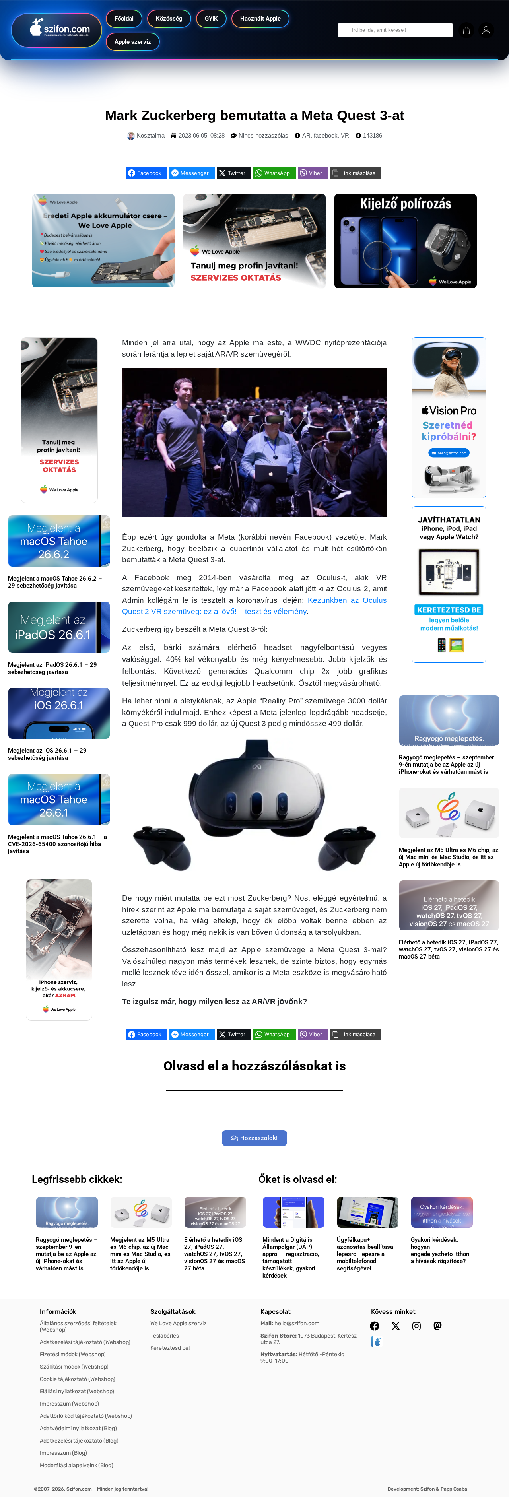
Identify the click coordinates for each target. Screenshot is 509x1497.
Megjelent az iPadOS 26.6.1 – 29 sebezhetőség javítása (52, 668)
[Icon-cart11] (466, 30)
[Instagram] (416, 1326)
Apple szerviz (133, 41)
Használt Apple (260, 18)
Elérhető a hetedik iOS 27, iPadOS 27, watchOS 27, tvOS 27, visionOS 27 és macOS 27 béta (449, 949)
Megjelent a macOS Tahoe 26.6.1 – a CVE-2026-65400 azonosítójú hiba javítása (57, 844)
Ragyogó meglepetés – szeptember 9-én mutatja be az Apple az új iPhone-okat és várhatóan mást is (446, 764)
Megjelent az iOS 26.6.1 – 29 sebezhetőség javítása (47, 754)
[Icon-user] (486, 30)
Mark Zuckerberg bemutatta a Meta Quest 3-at (254, 115)
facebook (326, 135)
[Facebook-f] (374, 1326)
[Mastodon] (437, 1326)
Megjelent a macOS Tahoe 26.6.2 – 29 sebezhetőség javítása (55, 582)
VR (345, 135)
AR (306, 135)
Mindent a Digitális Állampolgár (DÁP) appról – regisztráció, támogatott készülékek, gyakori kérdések (290, 1257)
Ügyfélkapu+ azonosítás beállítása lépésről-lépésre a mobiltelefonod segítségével (365, 1254)
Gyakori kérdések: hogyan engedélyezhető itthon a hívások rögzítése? (440, 1250)
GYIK (211, 18)
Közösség (169, 18)
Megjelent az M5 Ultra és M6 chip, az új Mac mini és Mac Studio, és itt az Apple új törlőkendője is (449, 857)
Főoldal (124, 18)
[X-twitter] (395, 1326)
